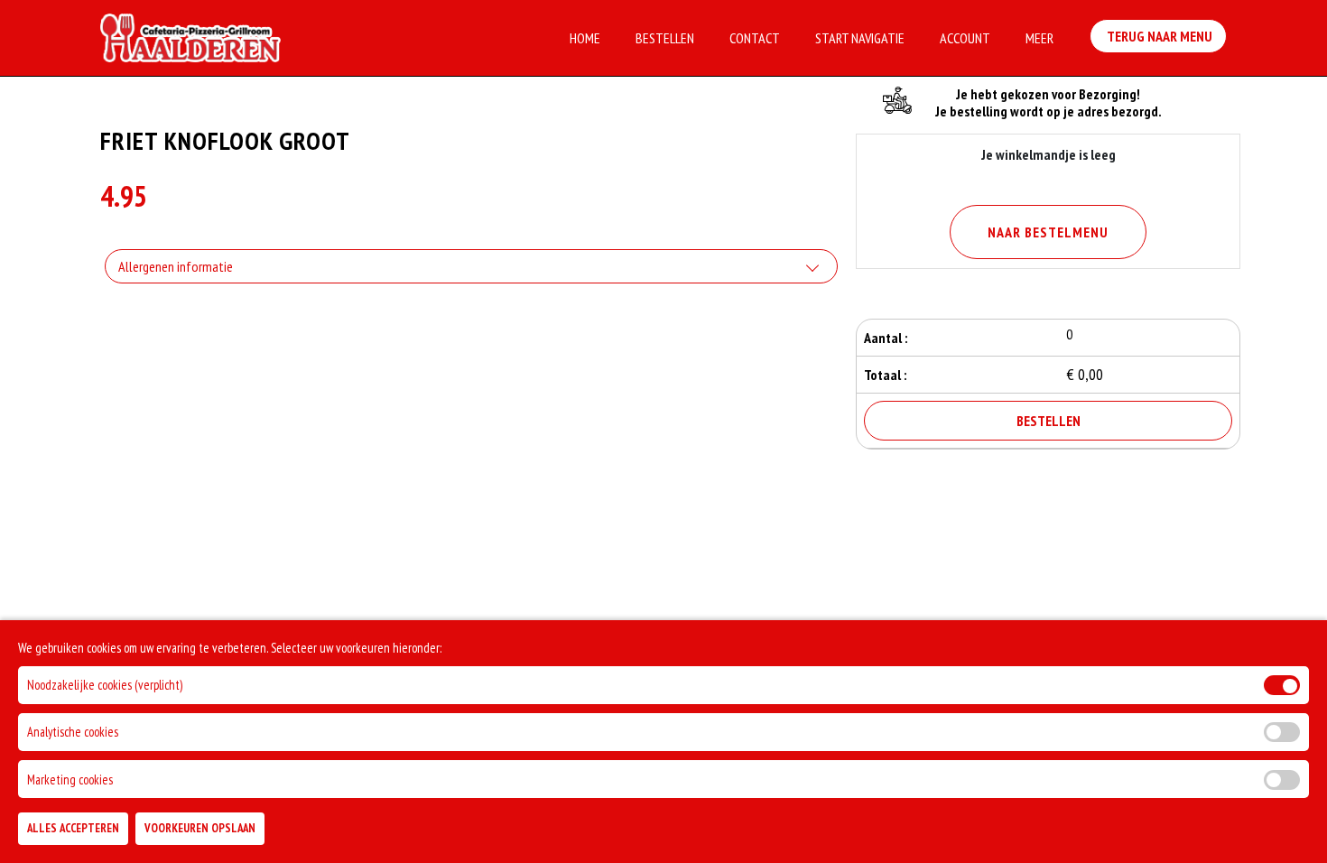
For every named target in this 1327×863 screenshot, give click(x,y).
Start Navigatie (860, 38)
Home (585, 38)
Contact (754, 38)
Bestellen (665, 38)
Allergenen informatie (175, 266)
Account (965, 38)
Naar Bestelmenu (1048, 232)
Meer (1039, 38)
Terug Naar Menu (1158, 36)
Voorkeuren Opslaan (199, 828)
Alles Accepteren (73, 828)
